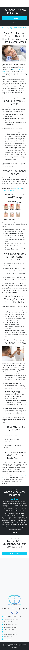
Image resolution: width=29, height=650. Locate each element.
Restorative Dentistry (20, 27)
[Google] (17, 613)
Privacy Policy (14, 647)
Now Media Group (21, 646)
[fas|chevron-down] (14, 23)
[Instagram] (12, 613)
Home (3, 27)
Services (9, 27)
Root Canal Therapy (15, 28)
